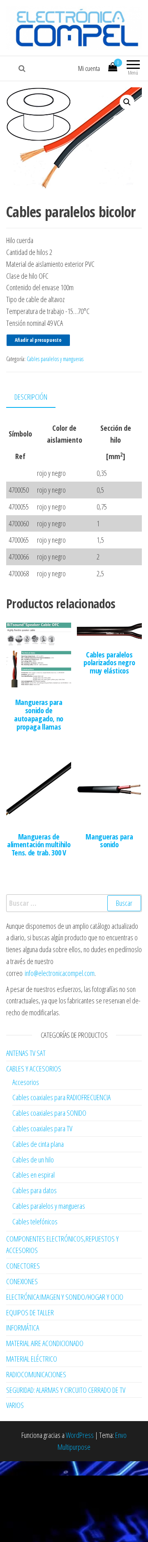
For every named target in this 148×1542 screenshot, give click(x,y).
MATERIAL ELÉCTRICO (31, 1359)
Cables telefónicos (35, 1221)
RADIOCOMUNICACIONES (36, 1374)
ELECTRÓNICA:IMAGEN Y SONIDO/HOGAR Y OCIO (64, 1297)
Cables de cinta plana (38, 1144)
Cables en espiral (33, 1175)
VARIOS (15, 1405)
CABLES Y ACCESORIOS (33, 1068)
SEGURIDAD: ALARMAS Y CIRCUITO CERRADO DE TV (65, 1390)
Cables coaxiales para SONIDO (49, 1113)
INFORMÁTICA (22, 1328)
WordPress (80, 1435)
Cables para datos (34, 1190)
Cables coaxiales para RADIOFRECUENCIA (61, 1097)
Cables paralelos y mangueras (55, 359)
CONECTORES (23, 1266)
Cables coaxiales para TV (42, 1128)
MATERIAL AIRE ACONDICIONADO (44, 1343)
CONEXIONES (22, 1281)
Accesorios (25, 1082)
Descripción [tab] (30, 397)
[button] (127, 102)
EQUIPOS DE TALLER (30, 1312)
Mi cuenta (89, 68)
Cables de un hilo (33, 1159)
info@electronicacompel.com (60, 973)
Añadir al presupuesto (38, 340)
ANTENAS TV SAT (26, 1053)
